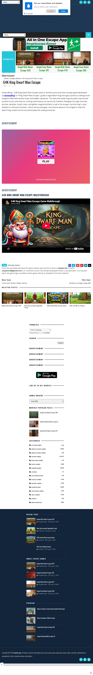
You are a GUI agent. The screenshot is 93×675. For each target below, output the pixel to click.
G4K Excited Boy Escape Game (57, 306)
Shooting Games (37, 491)
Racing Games (36, 483)
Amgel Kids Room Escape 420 (11, 306)
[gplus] (85, 2)
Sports (34, 498)
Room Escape (36, 487)
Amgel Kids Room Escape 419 (45, 582)
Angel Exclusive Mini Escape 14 (46, 636)
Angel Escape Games (38, 453)
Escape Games (11, 86)
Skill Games (35, 495)
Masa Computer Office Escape (46, 618)
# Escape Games (14, 265)
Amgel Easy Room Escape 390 (45, 591)
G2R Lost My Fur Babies (77, 306)
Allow (63, 11)
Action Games (36, 445)
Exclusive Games (37, 460)
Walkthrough (36, 502)
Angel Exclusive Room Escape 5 (49, 421)
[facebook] (81, 2)
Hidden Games (36, 468)
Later (51, 11)
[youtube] (89, 2)
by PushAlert (29, 13)
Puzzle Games (36, 479)
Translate (46, 333)
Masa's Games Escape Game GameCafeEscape (51, 609)
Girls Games (35, 464)
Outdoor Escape (37, 476)
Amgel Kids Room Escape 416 (48, 431)
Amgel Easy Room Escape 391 (45, 572)
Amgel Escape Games (38, 449)
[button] (90, 673)
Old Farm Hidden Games (44, 546)
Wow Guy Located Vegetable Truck (33, 307)
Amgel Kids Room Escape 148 (46, 627)
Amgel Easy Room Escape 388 (49, 412)
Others (34, 472)
